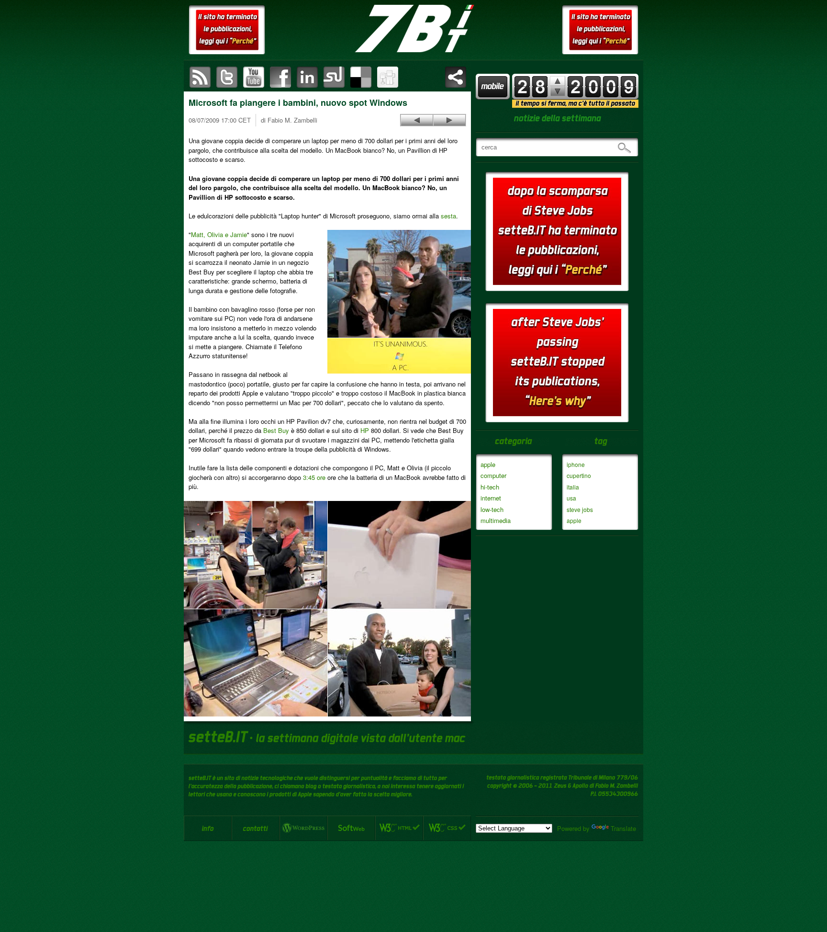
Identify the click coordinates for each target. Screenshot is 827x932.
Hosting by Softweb (351, 828)
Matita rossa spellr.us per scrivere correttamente (417, 120)
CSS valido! (447, 828)
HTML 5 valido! (399, 828)
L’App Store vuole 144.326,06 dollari (449, 120)
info (207, 828)
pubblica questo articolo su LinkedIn (307, 77)
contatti (255, 828)
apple (488, 464)
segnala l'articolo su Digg (387, 77)
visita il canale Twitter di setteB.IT (226, 77)
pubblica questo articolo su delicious (360, 77)
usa (571, 498)
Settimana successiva (557, 81)
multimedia (496, 520)
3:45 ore (314, 477)
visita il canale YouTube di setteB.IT (253, 77)
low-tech (492, 509)
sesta (448, 215)
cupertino (579, 475)
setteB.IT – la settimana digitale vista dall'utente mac (413, 29)
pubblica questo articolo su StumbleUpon (334, 77)
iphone (576, 464)
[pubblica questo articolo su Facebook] (280, 77)
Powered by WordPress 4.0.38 (303, 828)
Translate (623, 828)
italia (573, 487)
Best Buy (276, 430)
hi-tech (490, 486)
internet (491, 497)
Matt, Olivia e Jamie (219, 234)
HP (364, 430)
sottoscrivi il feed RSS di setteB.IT (200, 77)
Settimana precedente (557, 91)
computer (493, 475)
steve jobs (580, 509)
